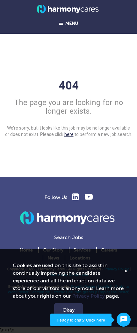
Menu (70, 23)
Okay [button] (68, 310)
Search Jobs (68, 237)
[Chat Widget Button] (124, 320)
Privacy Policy (88, 296)
